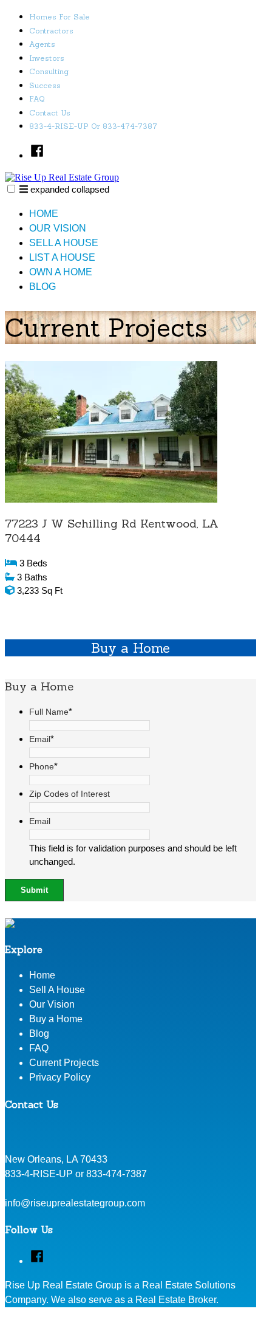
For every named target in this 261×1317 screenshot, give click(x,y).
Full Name (50, 712)
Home (43, 213)
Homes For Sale (59, 16)
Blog (42, 286)
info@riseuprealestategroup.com (75, 1203)
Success (45, 85)
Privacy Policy (59, 1077)
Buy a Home (56, 1019)
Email (41, 739)
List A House (62, 257)
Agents (42, 44)
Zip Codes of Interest (69, 794)
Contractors (51, 30)
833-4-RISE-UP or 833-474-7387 (93, 126)
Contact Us (49, 112)
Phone (43, 766)
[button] (11, 189)
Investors (46, 58)
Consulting (49, 71)
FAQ (37, 98)
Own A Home (60, 272)
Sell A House (63, 243)
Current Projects (64, 1062)
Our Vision (57, 228)
